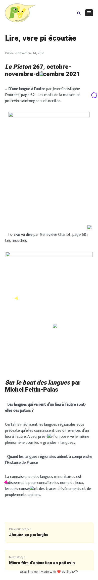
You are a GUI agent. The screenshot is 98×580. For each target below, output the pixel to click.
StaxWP (72, 571)
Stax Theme (29, 571)
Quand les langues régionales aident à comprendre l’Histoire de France (48, 459)
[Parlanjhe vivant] (20, 13)
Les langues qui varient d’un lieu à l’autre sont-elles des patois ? (45, 407)
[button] (79, 13)
